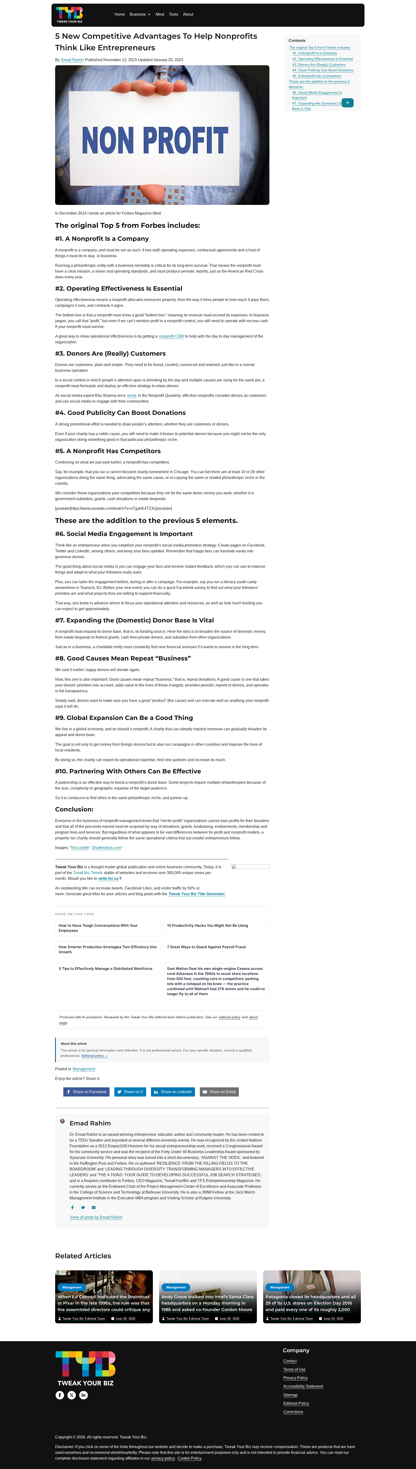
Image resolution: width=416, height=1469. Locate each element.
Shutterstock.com (106, 848)
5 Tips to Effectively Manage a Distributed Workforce (105, 968)
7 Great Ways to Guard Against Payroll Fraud (206, 947)
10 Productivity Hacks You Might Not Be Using (207, 925)
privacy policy (163, 1458)
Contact (290, 1361)
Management (84, 1069)
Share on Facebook (89, 1092)
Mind (160, 14)
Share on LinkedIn (176, 1092)
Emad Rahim (72, 60)
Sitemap (290, 1395)
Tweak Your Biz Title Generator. (197, 894)
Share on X (133, 1092)
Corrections (293, 1412)
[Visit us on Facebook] (60, 1395)
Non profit (79, 848)
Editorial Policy (296, 1403)
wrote (131, 395)
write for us (108, 878)
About (188, 14)
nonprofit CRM (171, 336)
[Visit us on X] (71, 1395)
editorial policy (229, 1017)
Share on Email (222, 1092)
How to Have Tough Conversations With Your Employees (98, 928)
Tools (173, 14)
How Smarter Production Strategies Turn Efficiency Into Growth (108, 949)
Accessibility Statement (303, 1386)
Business (138, 14)
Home (120, 14)
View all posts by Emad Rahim (96, 1217)
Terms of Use (294, 1369)
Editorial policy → (95, 1056)
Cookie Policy (190, 1458)
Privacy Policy (295, 1378)
